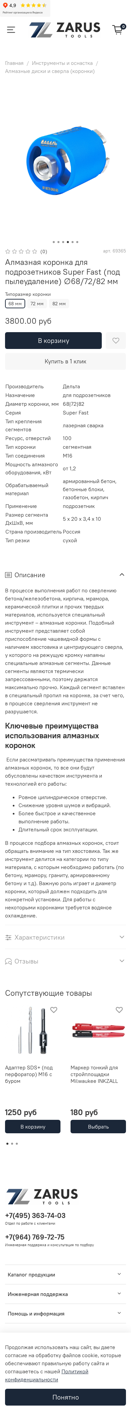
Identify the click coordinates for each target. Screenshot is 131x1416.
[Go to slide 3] (63, 242)
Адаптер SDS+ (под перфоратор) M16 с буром (29, 1074)
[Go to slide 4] (68, 242)
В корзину (32, 1126)
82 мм (59, 304)
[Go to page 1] (7, 1144)
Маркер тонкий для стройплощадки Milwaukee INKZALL (94, 1074)
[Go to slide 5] (73, 242)
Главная (14, 63)
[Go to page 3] (17, 1144)
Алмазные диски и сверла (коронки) (50, 71)
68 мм (15, 304)
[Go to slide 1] (54, 242)
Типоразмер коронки (28, 294)
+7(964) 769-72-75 (34, 1237)
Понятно (65, 1397)
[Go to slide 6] (77, 242)
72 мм (37, 304)
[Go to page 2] (12, 1144)
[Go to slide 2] (58, 242)
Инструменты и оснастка (62, 63)
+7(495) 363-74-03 (35, 1215)
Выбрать (98, 1126)
